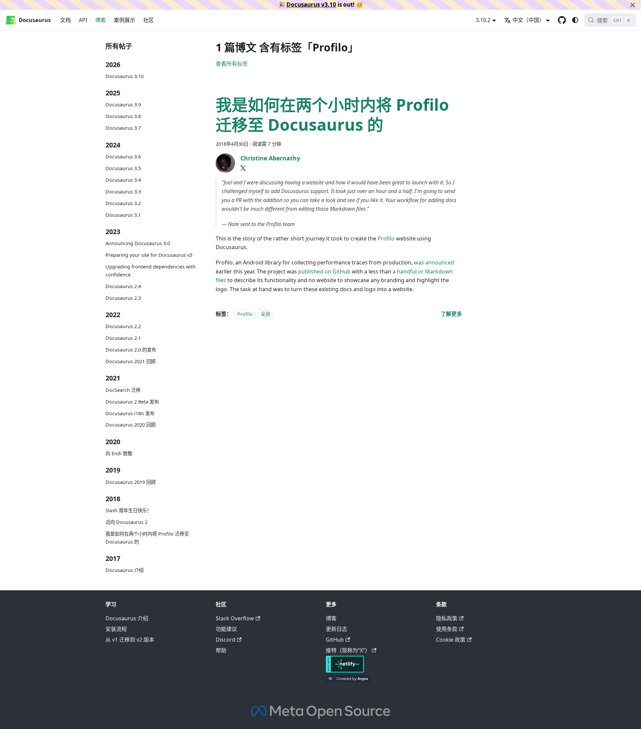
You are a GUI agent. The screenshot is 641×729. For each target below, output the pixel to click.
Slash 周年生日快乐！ (128, 510)
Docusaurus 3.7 (123, 128)
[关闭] (632, 5)
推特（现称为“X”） (348, 650)
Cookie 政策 (450, 639)
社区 (148, 20)
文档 (65, 20)
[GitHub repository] (562, 20)
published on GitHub (324, 271)
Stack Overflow (235, 618)
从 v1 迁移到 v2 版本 (129, 639)
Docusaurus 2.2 (123, 326)
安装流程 (116, 629)
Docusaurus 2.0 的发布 (130, 349)
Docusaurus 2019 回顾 (130, 482)
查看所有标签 (232, 63)
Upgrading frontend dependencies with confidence (150, 270)
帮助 (221, 650)
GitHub (335, 639)
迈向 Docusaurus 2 (126, 522)
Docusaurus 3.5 (123, 168)
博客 (100, 20)
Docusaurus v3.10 (311, 4)
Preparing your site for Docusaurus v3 (148, 255)
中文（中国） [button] (528, 20)
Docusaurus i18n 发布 (130, 413)
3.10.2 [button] (483, 20)
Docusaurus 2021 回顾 (130, 361)
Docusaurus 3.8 (123, 116)
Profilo (386, 238)
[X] (243, 168)
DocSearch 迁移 (123, 390)
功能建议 (226, 629)
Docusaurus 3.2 (123, 203)
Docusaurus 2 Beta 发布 (132, 402)
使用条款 (446, 629)
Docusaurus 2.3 (123, 298)
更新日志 (336, 629)
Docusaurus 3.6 (123, 156)
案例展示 (124, 20)
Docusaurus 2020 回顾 (130, 425)
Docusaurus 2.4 (123, 286)
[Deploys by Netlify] (345, 670)
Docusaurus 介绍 (124, 570)
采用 (265, 314)
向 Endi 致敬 (118, 453)
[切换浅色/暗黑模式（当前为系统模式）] (575, 20)
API (83, 20)
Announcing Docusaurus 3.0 (137, 243)
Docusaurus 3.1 (123, 215)
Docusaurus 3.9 (123, 104)
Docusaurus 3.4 (123, 180)
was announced (434, 262)
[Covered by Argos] (348, 680)
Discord (225, 639)
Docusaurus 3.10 (124, 76)
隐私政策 (446, 618)
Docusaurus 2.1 (123, 338)
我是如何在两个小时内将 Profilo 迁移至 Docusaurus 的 (147, 538)
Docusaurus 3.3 (123, 191)
